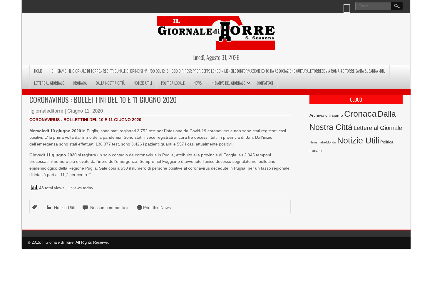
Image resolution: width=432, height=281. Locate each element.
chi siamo (334, 115)
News (198, 83)
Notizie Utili (143, 83)
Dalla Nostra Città (110, 83)
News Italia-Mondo (322, 142)
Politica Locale (173, 83)
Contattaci (265, 83)
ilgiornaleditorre (46, 111)
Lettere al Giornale (49, 83)
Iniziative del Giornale (228, 83)
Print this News (157, 207)
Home (38, 71)
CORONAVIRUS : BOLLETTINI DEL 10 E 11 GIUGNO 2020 (103, 99)
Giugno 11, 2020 (85, 111)
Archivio (316, 115)
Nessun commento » (109, 207)
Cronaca (80, 83)
